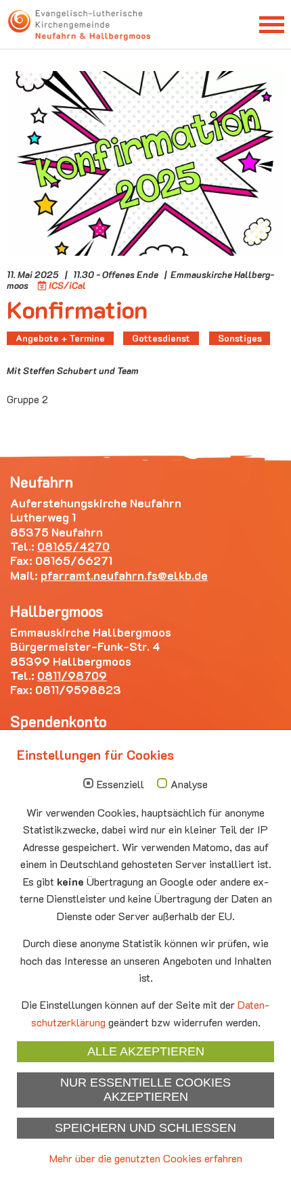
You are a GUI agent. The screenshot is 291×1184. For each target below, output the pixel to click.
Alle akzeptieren (145, 1051)
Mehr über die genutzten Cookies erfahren (145, 1158)
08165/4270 (73, 546)
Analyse (189, 784)
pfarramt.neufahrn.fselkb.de (124, 575)
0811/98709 (72, 675)
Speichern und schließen (145, 1128)
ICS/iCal (67, 285)
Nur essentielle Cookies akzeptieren (145, 1089)
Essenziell (120, 784)
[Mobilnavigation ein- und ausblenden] (271, 24)
